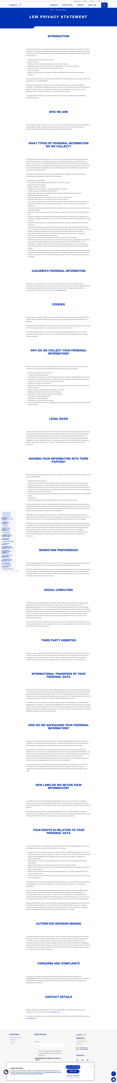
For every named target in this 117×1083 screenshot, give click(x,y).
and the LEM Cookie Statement (35, 1073)
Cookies (5, 525)
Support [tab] (80, 5)
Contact (99, 1)
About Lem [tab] (92, 5)
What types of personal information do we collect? (7, 518)
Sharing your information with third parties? (7, 535)
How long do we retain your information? (7, 556)
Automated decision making (6, 563)
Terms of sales (14, 1039)
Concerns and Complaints (6, 566)
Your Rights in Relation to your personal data (7, 560)
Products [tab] (54, 5)
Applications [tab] (67, 5)
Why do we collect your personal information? (6, 529)
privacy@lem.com (61, 290)
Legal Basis (6, 532)
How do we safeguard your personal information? (6, 552)
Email (37, 1041)
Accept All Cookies (73, 1067)
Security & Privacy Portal (16, 1037)
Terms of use (13, 1041)
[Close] (91, 1066)
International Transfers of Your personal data (7, 547)
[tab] (104, 5)
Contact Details (8, 568)
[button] (6, 1072)
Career (85, 1)
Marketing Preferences (5, 539)
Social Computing (8, 541)
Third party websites (6, 544)
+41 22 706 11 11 (83, 1047)
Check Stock (77, 1)
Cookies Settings (73, 1075)
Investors (92, 1)
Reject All (73, 1071)
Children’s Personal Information (5, 522)
